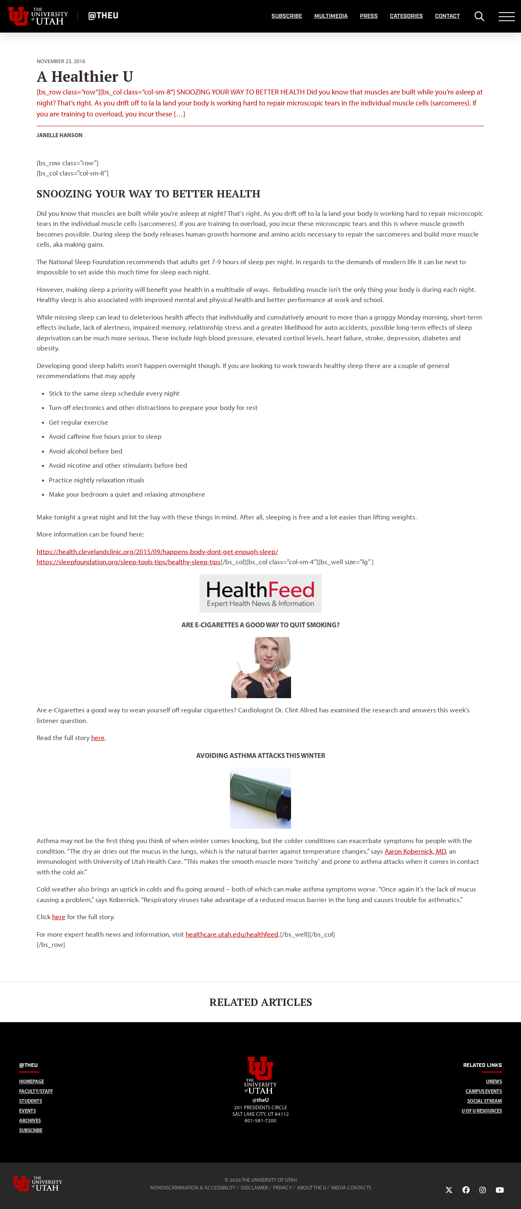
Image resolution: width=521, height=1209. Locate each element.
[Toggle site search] (479, 16)
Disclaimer (254, 1188)
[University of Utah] (49, 1183)
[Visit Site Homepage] (260, 1092)
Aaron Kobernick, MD (415, 851)
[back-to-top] (511, 1193)
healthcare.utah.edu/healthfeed (232, 934)
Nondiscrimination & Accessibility (193, 1188)
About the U (311, 1188)
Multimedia (331, 16)
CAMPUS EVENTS (484, 1091)
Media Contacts (351, 1188)
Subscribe (286, 16)
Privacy (282, 1188)
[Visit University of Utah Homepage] (38, 16)
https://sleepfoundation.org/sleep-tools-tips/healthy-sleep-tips (129, 562)
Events (27, 1111)
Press (369, 16)
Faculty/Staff (36, 1091)
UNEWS (494, 1081)
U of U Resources (482, 1111)
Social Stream (484, 1101)
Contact (447, 16)
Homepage (31, 1081)
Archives (30, 1120)
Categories (406, 16)
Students (30, 1101)
